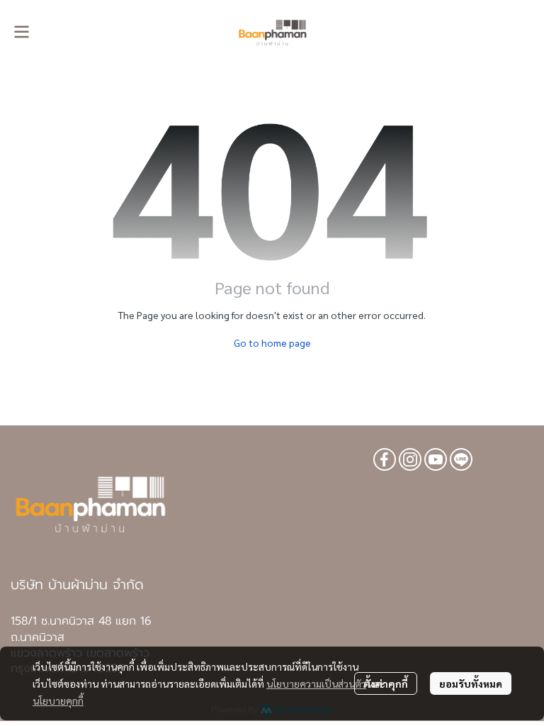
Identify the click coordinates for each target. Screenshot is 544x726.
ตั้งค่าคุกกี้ (385, 683)
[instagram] (410, 459)
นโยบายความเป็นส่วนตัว (316, 683)
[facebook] (384, 459)
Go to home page (272, 342)
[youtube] (435, 459)
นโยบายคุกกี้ (58, 700)
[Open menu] (21, 32)
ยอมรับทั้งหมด (470, 683)
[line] (461, 459)
